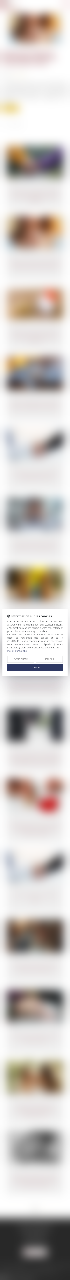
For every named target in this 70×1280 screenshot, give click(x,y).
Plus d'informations (17, 650)
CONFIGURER (21, 659)
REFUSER (49, 659)
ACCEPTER (35, 667)
